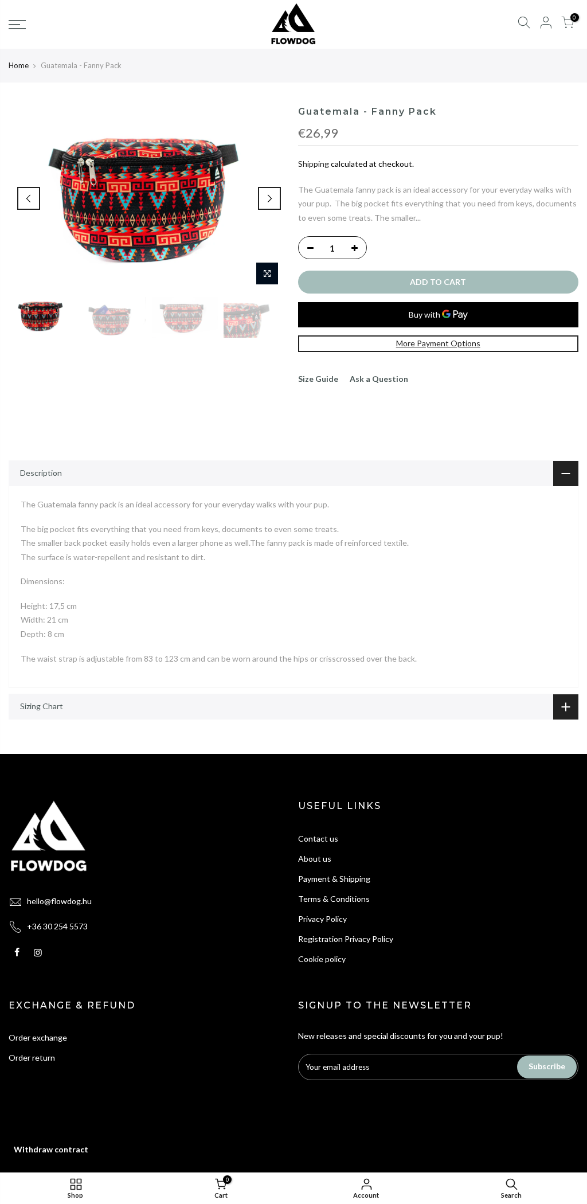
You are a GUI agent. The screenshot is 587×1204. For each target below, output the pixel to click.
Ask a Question (379, 379)
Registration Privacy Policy (345, 939)
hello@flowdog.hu (59, 901)
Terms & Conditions (334, 899)
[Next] (269, 198)
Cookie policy (322, 959)
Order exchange (38, 1037)
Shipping (313, 164)
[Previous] (28, 198)
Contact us (318, 838)
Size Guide (318, 379)
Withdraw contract (51, 1149)
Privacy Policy (322, 919)
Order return (32, 1057)
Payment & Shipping (334, 879)
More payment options (438, 343)
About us (314, 858)
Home (19, 65)
